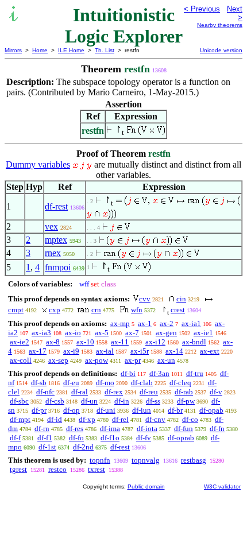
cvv (144, 298)
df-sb (39, 382)
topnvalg (146, 460)
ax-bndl (194, 342)
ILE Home (71, 50)
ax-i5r (139, 351)
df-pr (39, 410)
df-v (216, 391)
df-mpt (20, 419)
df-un (89, 401)
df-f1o (110, 437)
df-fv (143, 437)
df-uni (106, 410)
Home (40, 50)
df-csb (54, 401)
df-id (54, 419)
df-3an (159, 373)
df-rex (114, 391)
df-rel (120, 419)
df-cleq (180, 382)
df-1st (47, 447)
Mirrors (13, 50)
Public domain (146, 486)
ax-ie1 (203, 332)
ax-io (73, 332)
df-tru (194, 373)
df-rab (184, 391)
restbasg (193, 460)
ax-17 (38, 351)
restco (57, 469)
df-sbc (19, 401)
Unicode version (221, 50)
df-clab (142, 382)
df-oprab (181, 437)
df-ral (79, 391)
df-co (190, 419)
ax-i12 (155, 342)
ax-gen (166, 332)
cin (181, 298)
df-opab (211, 410)
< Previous (202, 9)
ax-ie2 (19, 342)
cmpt (16, 309)
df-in (121, 401)
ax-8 (53, 342)
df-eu (71, 382)
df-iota (147, 428)
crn (96, 309)
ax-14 (174, 351)
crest (178, 309)
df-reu (149, 391)
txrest (96, 469)
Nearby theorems (219, 25)
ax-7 (132, 332)
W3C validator (222, 486)
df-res (74, 428)
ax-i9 (71, 351)
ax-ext (209, 351)
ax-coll (21, 360)
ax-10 (85, 342)
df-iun (141, 410)
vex (51, 226)
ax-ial (105, 351)
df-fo (76, 437)
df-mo (105, 382)
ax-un (166, 360)
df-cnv (155, 419)
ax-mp (120, 323)
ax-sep (58, 360)
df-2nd (83, 447)
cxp (54, 309)
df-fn (217, 428)
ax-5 (102, 332)
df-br (175, 410)
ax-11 (120, 342)
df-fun (183, 428)
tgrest (18, 469)
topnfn (100, 460)
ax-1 (145, 323)
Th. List (104, 50)
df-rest (56, 206)
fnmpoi (58, 267)
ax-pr (133, 360)
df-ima (110, 428)
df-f (15, 437)
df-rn (41, 428)
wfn (136, 309)
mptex (56, 240)
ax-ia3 (41, 332)
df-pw (186, 401)
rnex (53, 253)
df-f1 (44, 437)
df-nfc (45, 391)
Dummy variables (38, 164)
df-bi (128, 373)
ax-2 (166, 323)
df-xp (87, 419)
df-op (71, 410)
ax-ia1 (191, 323)
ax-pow (96, 360)
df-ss (153, 401)
